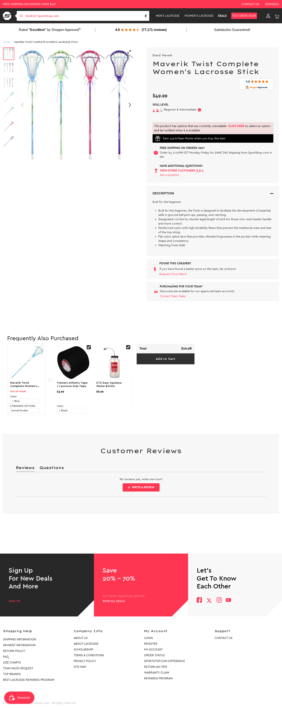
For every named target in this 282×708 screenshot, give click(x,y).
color (13, 396)
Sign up (14, 601)
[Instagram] (219, 600)
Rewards (272, 4)
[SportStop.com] (8, 16)
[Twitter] (209, 600)
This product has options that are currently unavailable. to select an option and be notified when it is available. (212, 128)
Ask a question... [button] (170, 175)
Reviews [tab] (25, 468)
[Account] (268, 16)
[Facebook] (199, 600)
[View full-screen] (129, 51)
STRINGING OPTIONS (22, 406)
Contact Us (250, 4)
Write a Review (145, 488)
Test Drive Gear (244, 16)
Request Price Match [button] (173, 274)
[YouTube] (228, 600)
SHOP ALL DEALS (114, 601)
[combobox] (87, 16)
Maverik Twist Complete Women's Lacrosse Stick (46, 42)
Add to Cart (165, 359)
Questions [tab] (51, 468)
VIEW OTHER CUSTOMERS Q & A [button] (181, 170)
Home (6, 42)
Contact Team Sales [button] (173, 296)
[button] (146, 16)
